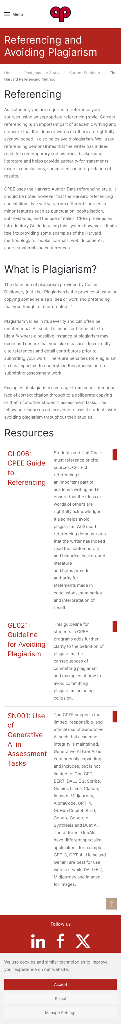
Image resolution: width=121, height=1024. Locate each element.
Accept (60, 984)
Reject (60, 998)
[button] (13, 14)
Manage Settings (60, 1012)
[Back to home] (61, 14)
